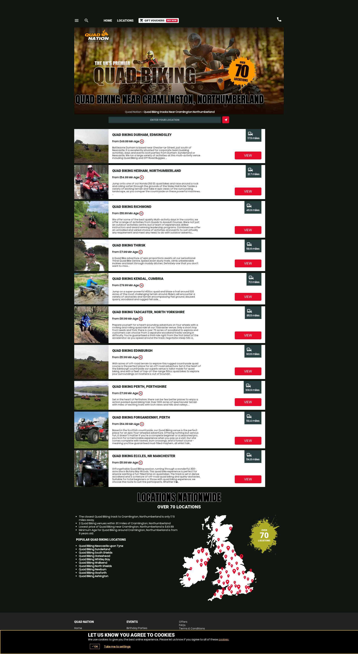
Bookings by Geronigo (218, 37)
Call (279, 19)
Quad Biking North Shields (95, 566)
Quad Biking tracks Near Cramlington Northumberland (179, 112)
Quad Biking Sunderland (94, 549)
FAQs (182, 625)
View (248, 155)
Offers (183, 622)
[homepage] (152, 35)
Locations (125, 20)
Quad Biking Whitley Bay (94, 559)
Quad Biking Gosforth (93, 573)
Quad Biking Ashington (93, 576)
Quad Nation (133, 112)
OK (95, 646)
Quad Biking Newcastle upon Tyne (101, 546)
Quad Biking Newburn (92, 569)
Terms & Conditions (192, 628)
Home (108, 20)
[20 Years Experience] (261, 37)
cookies (224, 639)
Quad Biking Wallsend (93, 563)
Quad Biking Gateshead (94, 556)
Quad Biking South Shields (95, 552)
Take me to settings (117, 646)
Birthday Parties (137, 628)
